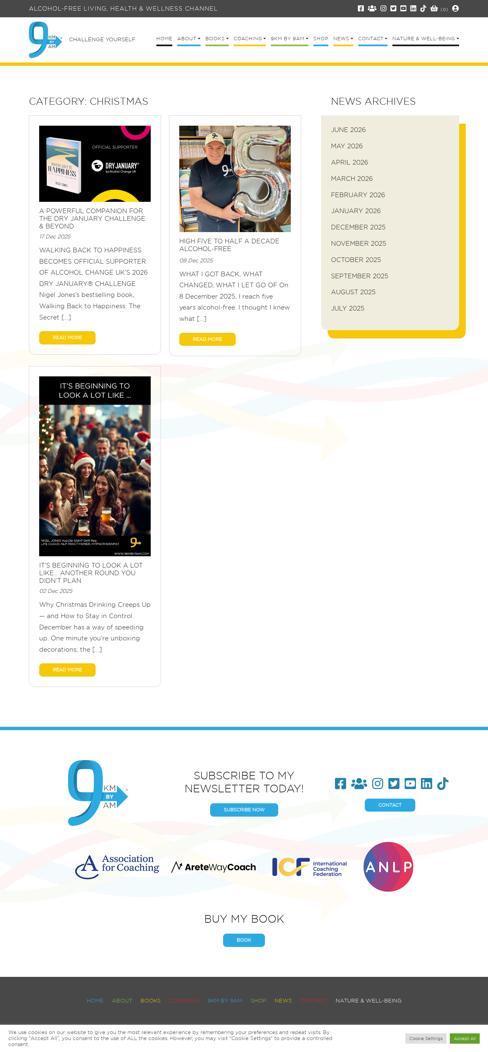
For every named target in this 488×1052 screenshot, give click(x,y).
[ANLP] (388, 865)
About (122, 1000)
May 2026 (347, 146)
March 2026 (352, 178)
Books (150, 1000)
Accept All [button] (465, 1038)
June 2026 (348, 129)
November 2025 (358, 243)
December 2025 (358, 227)
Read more (67, 337)
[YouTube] (403, 8)
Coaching (184, 1000)
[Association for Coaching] (117, 865)
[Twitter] (393, 8)
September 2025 (359, 276)
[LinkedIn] (413, 8)
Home (95, 1000)
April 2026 (349, 162)
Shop (258, 1000)
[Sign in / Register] (455, 8)
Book (244, 940)
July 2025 (348, 308)
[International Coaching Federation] (309, 865)
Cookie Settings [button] (426, 1038)
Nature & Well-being (369, 1000)
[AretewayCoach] (213, 865)
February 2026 (358, 195)
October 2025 (356, 259)
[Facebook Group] (372, 8)
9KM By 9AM (224, 1000)
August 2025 (353, 292)
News (283, 1000)
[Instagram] (383, 8)
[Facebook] (361, 8)
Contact (390, 805)
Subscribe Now (244, 809)
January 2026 (356, 210)
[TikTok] (423, 8)
